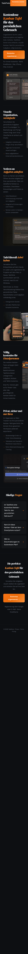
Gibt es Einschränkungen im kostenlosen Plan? (12, 542)
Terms (22, 629)
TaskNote (6, 3)
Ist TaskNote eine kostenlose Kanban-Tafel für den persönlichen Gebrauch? (12, 510)
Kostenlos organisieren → (13, 54)
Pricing (14, 631)
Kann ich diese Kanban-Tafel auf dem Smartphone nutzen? (12, 527)
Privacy (17, 629)
